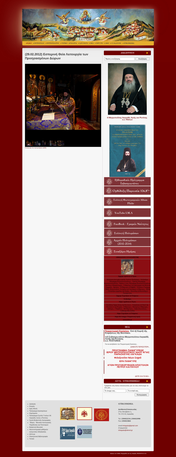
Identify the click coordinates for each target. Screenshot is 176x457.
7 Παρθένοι (118, 309)
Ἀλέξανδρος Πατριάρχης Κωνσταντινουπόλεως (129, 280)
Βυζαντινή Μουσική (36, 427)
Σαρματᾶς (109, 287)
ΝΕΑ (92, 43)
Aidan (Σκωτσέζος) (140, 309)
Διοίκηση (32, 404)
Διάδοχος (110, 309)
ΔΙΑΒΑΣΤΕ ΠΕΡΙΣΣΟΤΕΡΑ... (140, 347)
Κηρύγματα (33, 413)
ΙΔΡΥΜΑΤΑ (83, 43)
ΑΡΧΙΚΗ (29, 43)
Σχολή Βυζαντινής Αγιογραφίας (40, 420)
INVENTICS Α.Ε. (142, 453)
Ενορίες (32, 406)
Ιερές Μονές (33, 409)
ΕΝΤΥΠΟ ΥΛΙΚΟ (102, 43)
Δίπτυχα (32, 434)
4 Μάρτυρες (127, 307)
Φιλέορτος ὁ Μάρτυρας (140, 307)
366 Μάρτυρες (128, 309)
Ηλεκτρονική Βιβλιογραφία (38, 436)
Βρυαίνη (116, 287)
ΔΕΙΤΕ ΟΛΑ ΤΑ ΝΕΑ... (142, 376)
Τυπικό (31, 439)
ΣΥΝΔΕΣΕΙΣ (116, 43)
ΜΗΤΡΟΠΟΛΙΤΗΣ (53, 43)
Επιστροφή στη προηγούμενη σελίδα (35, 148)
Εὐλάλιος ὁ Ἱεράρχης (143, 287)
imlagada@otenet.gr (125, 430)
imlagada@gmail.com (130, 426)
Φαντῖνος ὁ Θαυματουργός (114, 285)
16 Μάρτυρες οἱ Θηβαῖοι (127, 287)
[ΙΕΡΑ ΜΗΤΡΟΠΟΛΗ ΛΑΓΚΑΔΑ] (88, 25)
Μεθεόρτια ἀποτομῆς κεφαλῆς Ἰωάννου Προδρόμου (123, 279)
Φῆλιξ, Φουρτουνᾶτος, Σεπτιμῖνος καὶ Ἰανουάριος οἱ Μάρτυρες (125, 289)
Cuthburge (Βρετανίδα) (127, 311)
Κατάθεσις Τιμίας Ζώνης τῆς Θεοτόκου (118, 305)
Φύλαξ (148, 289)
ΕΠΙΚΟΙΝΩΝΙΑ (129, 43)
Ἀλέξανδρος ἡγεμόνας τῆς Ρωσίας (118, 291)
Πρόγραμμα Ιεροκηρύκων (38, 411)
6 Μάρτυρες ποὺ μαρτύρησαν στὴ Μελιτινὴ (137, 285)
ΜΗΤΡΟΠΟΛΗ (39, 43)
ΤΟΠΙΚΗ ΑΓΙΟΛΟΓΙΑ (69, 43)
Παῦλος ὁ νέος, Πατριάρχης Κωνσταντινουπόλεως (134, 283)
